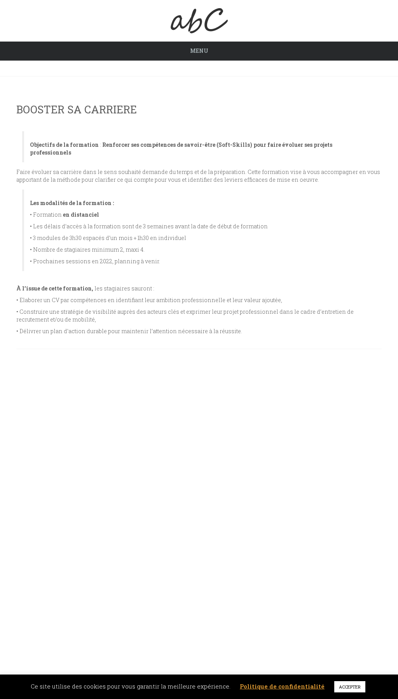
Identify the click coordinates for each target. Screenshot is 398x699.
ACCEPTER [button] (350, 687)
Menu (199, 50)
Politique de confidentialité (282, 686)
